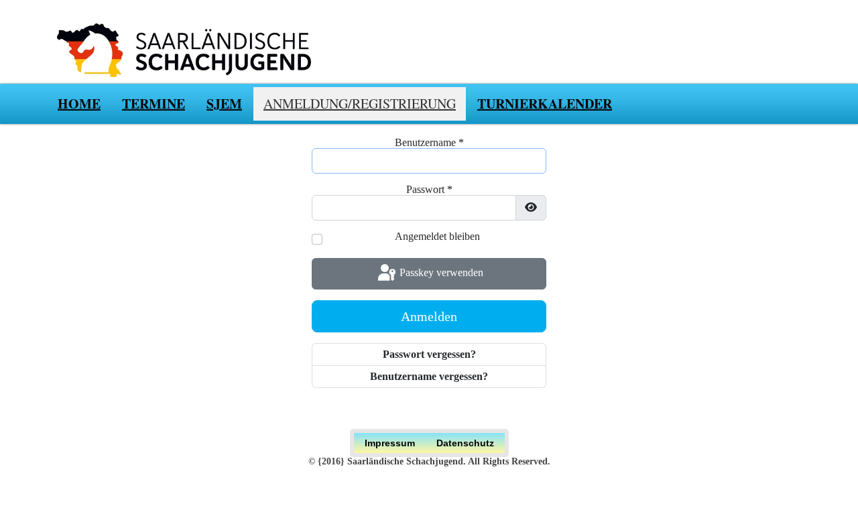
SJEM (224, 103)
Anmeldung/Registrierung (359, 103)
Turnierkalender (544, 103)
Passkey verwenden (440, 272)
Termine (153, 103)
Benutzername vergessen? (429, 376)
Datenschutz (465, 443)
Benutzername (429, 142)
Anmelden (429, 316)
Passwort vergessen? (429, 354)
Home (79, 103)
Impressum (390, 443)
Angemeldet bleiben (437, 236)
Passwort (429, 189)
